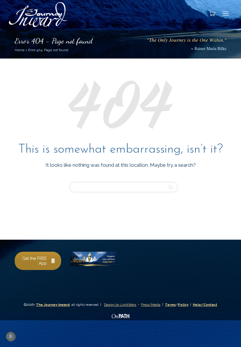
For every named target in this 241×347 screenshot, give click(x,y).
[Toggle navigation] (225, 14)
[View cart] (210, 13)
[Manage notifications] (10, 336)
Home (19, 50)
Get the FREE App (34, 261)
